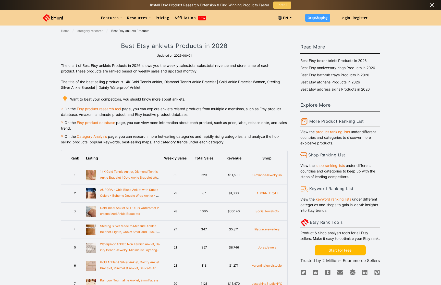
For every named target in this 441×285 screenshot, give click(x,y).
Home (65, 31)
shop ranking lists (330, 165)
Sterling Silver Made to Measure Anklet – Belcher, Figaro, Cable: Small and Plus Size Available (129, 232)
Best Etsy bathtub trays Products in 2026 (334, 75)
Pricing (162, 17)
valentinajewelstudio (267, 265)
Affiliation (190, 17)
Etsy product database (96, 122)
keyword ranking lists (333, 199)
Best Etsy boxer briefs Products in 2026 (333, 60)
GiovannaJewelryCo (267, 175)
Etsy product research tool (99, 109)
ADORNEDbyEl (267, 193)
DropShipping (318, 18)
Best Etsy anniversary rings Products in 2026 (337, 68)
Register (360, 17)
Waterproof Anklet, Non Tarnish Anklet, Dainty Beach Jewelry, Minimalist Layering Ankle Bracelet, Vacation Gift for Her (130, 250)
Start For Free (340, 250)
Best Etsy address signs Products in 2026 (335, 89)
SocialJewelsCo (267, 211)
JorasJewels (267, 247)
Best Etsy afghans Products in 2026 (330, 82)
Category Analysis (92, 136)
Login (345, 17)
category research (90, 31)
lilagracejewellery (267, 229)
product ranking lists (333, 132)
